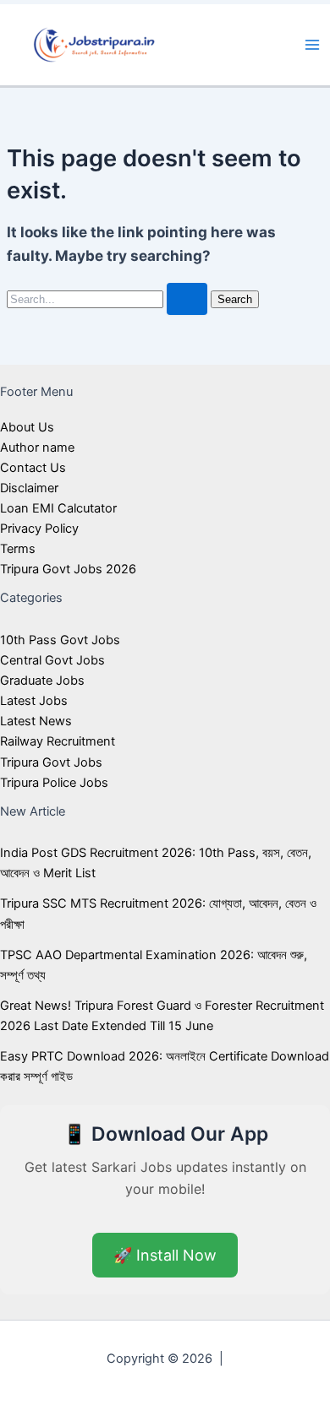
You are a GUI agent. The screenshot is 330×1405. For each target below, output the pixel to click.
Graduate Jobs (42, 680)
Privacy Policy (39, 528)
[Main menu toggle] (312, 44)
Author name (37, 447)
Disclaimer (29, 488)
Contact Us (33, 467)
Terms (18, 548)
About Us (27, 427)
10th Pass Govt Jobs (60, 640)
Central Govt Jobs (52, 660)
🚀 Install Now (165, 1255)
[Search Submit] (187, 299)
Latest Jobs (34, 700)
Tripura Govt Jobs (51, 762)
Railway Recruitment (57, 741)
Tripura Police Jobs (54, 782)
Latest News (36, 721)
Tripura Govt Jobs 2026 (68, 569)
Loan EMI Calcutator (58, 508)
